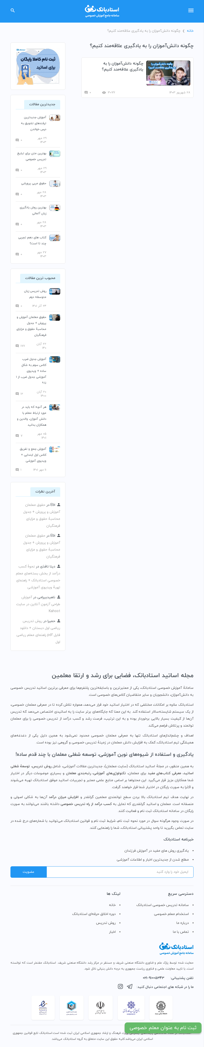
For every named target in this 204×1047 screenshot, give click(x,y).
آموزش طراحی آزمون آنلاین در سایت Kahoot (38, 604)
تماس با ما (181, 932)
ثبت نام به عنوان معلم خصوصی (163, 1027)
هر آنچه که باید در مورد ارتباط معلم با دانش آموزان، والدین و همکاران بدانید (31, 416)
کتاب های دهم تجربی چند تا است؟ (32, 240)
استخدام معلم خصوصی (171, 914)
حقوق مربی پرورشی (33, 183)
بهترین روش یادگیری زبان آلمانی (33, 210)
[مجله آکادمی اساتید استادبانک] (101, 11)
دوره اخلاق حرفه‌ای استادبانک (94, 914)
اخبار (112, 932)
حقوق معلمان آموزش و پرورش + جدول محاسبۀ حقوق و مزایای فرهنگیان (31, 326)
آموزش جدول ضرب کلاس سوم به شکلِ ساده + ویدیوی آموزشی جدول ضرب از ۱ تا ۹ (31, 371)
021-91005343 (153, 978)
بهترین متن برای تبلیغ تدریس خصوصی (31, 156)
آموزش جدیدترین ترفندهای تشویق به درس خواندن (33, 123)
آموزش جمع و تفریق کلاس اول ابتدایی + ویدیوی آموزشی (33, 455)
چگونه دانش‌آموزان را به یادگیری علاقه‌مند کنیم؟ (122, 66)
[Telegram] (130, 987)
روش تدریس (106, 923)
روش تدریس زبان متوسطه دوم (35, 294)
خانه (190, 31)
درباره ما (182, 923)
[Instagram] (120, 987)
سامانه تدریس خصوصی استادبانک (162, 905)
